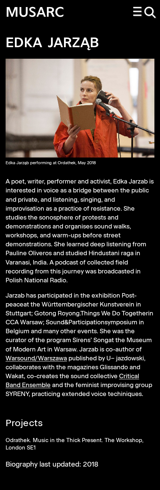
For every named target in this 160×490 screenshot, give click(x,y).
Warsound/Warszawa (36, 359)
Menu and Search (145, 13)
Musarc (35, 13)
